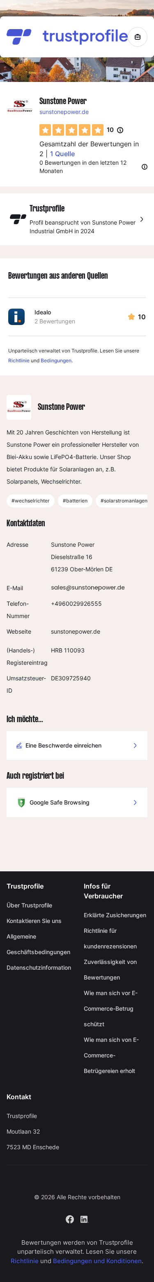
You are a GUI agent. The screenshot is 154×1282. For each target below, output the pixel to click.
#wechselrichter (30, 501)
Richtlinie (19, 360)
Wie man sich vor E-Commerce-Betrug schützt (111, 1008)
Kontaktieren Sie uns (34, 920)
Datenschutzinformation (39, 967)
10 (115, 130)
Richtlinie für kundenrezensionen (110, 938)
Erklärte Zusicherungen (115, 914)
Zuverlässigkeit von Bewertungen (110, 969)
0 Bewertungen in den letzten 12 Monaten (82, 166)
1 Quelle (62, 153)
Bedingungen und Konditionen (97, 1261)
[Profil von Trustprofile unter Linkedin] (84, 1218)
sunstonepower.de (64, 111)
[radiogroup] (71, 130)
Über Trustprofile (29, 905)
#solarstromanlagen (124, 501)
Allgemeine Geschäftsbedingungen (38, 944)
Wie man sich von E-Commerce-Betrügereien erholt (111, 1055)
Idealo (42, 312)
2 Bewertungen (54, 321)
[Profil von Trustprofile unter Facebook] (70, 1218)
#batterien (75, 501)
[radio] (45, 130)
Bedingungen (56, 360)
